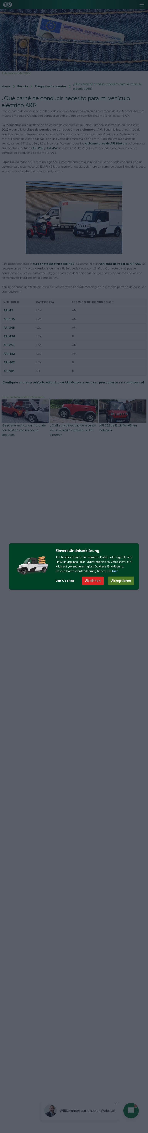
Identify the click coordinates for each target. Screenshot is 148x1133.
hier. (115, 571)
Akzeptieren (121, 581)
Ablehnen (93, 581)
